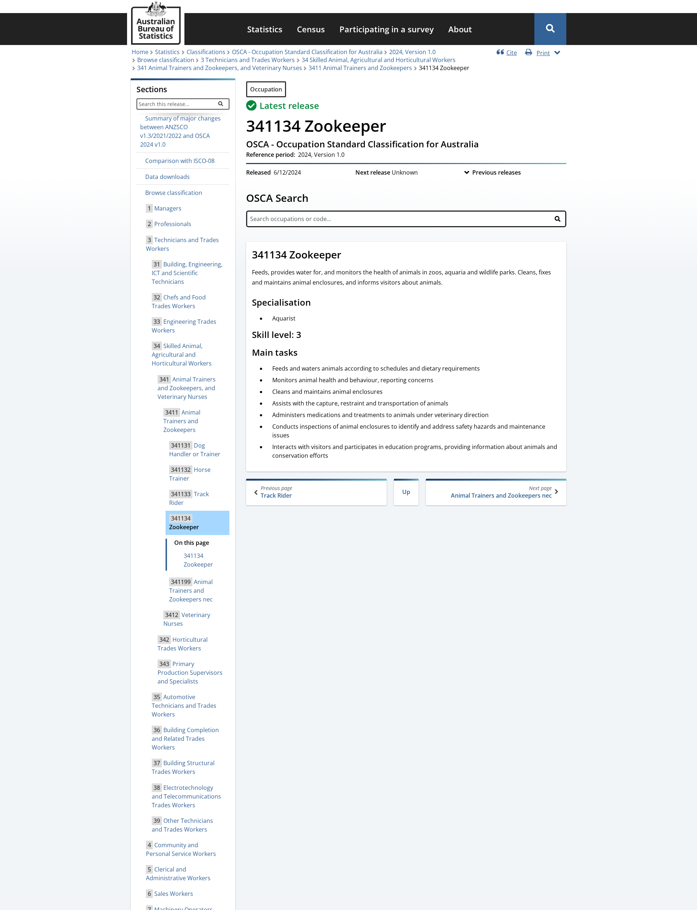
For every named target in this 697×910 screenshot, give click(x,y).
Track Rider (276, 492)
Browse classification (165, 60)
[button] (550, 29)
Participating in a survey (386, 29)
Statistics (264, 29)
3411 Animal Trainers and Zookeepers (360, 68)
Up (406, 492)
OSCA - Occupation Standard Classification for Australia (307, 52)
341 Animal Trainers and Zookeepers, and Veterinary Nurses (219, 68)
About (460, 29)
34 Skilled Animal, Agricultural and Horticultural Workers (379, 60)
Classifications (206, 52)
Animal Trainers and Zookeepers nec (501, 492)
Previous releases (496, 172)
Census (311, 29)
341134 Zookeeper (198, 560)
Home (140, 52)
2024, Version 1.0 (412, 52)
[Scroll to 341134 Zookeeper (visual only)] (349, 255)
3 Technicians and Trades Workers (248, 60)
